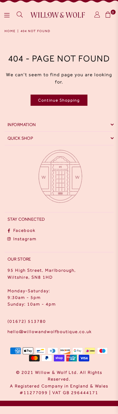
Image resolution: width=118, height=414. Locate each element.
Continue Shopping (59, 100)
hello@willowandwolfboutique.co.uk (50, 331)
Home (10, 31)
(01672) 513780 (27, 321)
